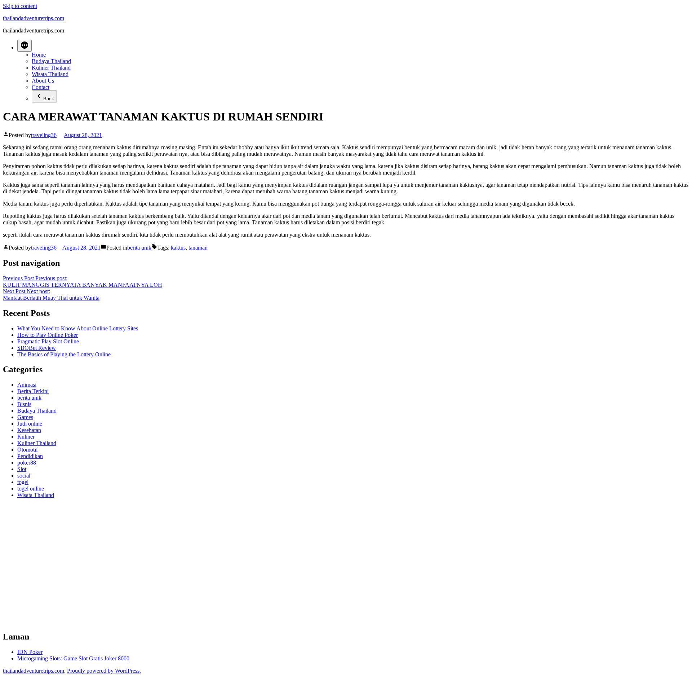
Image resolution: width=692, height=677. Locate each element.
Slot (21, 469)
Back (48, 98)
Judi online (29, 424)
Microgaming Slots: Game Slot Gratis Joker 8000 (73, 658)
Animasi (26, 385)
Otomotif (27, 450)
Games (25, 417)
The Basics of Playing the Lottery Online (64, 354)
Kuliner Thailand (51, 68)
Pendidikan (30, 456)
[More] (24, 46)
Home (39, 55)
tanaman (198, 248)
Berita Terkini (33, 391)
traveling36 (44, 135)
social (23, 475)
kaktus (178, 248)
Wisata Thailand (50, 74)
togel (22, 482)
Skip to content (20, 6)
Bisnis (24, 404)
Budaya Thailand (51, 61)
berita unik (139, 248)
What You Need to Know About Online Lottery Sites (77, 328)
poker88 (26, 463)
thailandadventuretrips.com (33, 18)
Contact (40, 87)
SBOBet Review (36, 348)
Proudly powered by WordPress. (104, 671)
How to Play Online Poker (47, 335)
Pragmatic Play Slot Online (48, 341)
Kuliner (26, 437)
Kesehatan (29, 430)
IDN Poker (30, 652)
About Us (43, 81)
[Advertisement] (219, 567)
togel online (30, 488)
